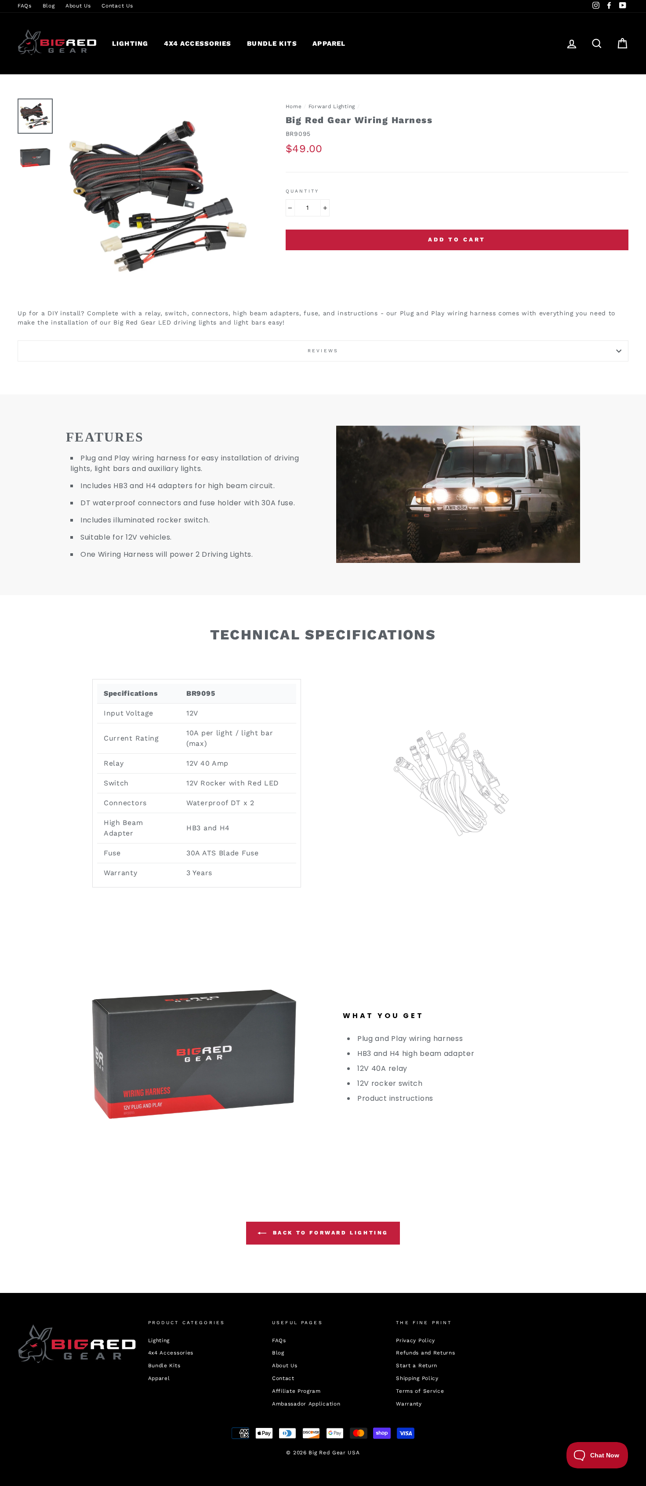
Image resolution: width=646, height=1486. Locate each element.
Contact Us (117, 6)
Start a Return (416, 1365)
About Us (78, 6)
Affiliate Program (296, 1391)
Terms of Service (420, 1391)
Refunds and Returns (425, 1353)
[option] (157, 197)
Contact (283, 1378)
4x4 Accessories (198, 43)
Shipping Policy (417, 1378)
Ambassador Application (306, 1404)
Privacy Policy (415, 1340)
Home (294, 106)
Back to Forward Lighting (329, 1233)
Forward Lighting (331, 106)
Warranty (409, 1404)
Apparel (328, 43)
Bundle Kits (272, 43)
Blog (49, 6)
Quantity (302, 191)
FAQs (25, 6)
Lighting (130, 43)
